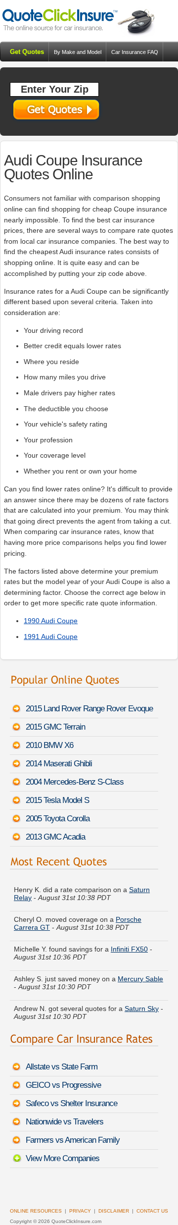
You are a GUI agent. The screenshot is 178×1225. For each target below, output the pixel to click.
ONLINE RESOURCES (36, 1211)
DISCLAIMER (113, 1211)
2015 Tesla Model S (57, 800)
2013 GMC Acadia (55, 837)
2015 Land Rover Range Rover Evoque (89, 708)
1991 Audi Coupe (51, 636)
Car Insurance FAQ (134, 52)
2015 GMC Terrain (55, 727)
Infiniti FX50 (129, 947)
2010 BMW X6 (49, 745)
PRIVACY (80, 1211)
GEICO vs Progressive (63, 1085)
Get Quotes (27, 51)
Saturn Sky (142, 1007)
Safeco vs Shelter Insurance (71, 1103)
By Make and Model (77, 52)
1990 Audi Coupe (51, 621)
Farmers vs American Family (73, 1140)
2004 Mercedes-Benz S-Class (75, 782)
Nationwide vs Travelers (64, 1121)
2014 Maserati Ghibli (59, 763)
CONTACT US (152, 1211)
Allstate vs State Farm (61, 1066)
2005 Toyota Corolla (57, 818)
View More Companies (62, 1158)
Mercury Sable (140, 977)
